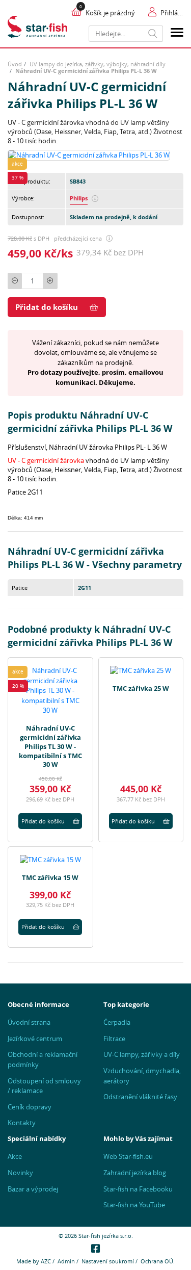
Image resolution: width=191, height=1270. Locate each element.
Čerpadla (116, 1022)
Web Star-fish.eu (128, 1156)
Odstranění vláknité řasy (140, 1096)
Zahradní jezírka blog (134, 1172)
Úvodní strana (29, 1022)
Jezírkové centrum (35, 1038)
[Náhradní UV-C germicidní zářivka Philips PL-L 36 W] (89, 154)
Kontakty (22, 1122)
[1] (153, 33)
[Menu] (177, 33)
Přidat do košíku (46, 307)
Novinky (20, 1172)
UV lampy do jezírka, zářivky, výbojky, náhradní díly (98, 64)
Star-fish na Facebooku (138, 1189)
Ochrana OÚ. (158, 1261)
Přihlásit (171, 12)
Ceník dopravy (29, 1106)
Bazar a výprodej (33, 1189)
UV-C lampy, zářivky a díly (141, 1054)
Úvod (15, 64)
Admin (66, 1261)
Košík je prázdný (110, 12)
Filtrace (114, 1038)
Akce (15, 1156)
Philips (79, 198)
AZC (46, 1261)
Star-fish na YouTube (134, 1204)
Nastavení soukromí (107, 1261)
